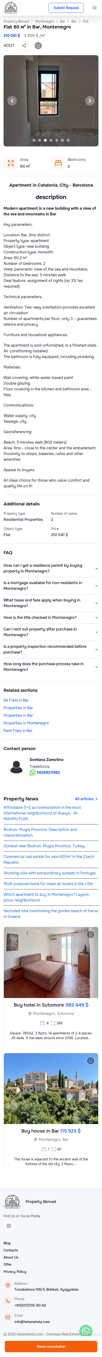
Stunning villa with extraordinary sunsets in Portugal (50, 873)
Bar (66, 1139)
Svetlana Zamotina (46, 759)
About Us (11, 1257)
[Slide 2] (39, 140)
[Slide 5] (56, 140)
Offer (8, 1264)
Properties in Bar (18, 707)
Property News (21, 799)
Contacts (11, 1250)
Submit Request (66, 8)
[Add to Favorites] (38, 45)
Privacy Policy (15, 1272)
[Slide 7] (68, 140)
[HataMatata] (12, 1202)
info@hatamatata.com (32, 1322)
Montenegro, (44, 1013)
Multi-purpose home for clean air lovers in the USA (48, 883)
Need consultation (51, 1346)
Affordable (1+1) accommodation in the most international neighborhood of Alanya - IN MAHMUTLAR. (42, 813)
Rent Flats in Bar (18, 730)
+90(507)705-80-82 (30, 1305)
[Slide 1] (33, 140)
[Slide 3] (45, 140)
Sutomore (65, 1013)
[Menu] (94, 8)
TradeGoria (40, 766)
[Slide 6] (62, 140)
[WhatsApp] (86, 1331)
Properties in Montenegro (26, 723)
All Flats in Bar (16, 700)
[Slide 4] (51, 140)
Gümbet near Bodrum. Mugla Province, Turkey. (44, 845)
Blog (7, 1243)
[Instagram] (9, 1226)
